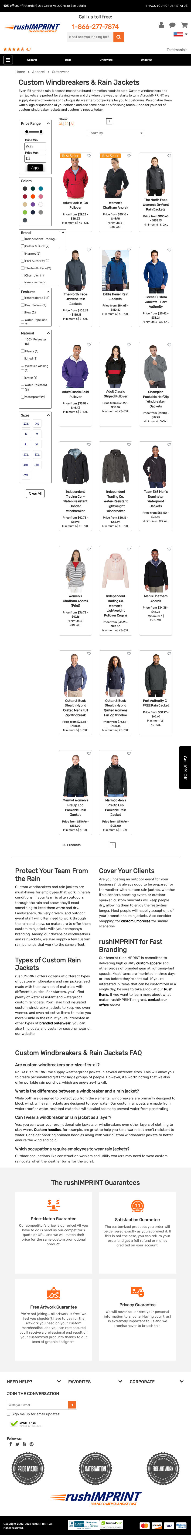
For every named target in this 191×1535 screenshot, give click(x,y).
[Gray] (41, 212)
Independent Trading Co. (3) (44, 239)
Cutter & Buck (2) (37, 246)
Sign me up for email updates (35, 1414)
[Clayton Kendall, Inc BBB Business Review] (84, 1529)
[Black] (25, 188)
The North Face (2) (38, 268)
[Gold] (25, 204)
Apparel (32, 59)
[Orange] (33, 196)
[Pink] (41, 196)
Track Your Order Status (167, 5)
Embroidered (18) (37, 298)
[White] (41, 204)
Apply (35, 168)
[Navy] (33, 212)
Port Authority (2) (37, 261)
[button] (185, 767)
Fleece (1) (31, 351)
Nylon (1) (31, 378)
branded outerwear (55, 1023)
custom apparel (149, 963)
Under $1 (146, 59)
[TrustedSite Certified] (25, 1424)
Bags (68, 59)
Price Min (31, 140)
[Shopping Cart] (184, 25)
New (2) (30, 312)
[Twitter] (17, 1444)
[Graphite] (25, 220)
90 (66, 124)
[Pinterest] (32, 1444)
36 (61, 124)
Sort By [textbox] (97, 133)
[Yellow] (25, 212)
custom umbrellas (135, 921)
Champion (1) (34, 275)
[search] (118, 37)
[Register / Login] (161, 25)
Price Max (31, 152)
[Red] (25, 196)
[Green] (33, 188)
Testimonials (177, 50)
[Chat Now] (172, 25)
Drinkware (106, 59)
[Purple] (33, 204)
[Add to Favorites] (89, 156)
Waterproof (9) (35, 397)
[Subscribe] (72, 1404)
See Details (78, 5)
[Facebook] (11, 1444)
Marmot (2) (32, 253)
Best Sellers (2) (35, 305)
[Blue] (41, 188)
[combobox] (115, 133)
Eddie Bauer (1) (35, 283)
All (72, 124)
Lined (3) (31, 358)
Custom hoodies (47, 1130)
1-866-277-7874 (95, 26)
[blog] (24, 1444)
